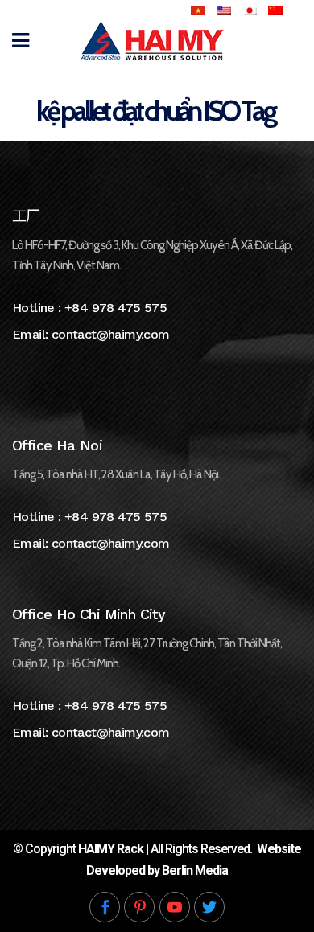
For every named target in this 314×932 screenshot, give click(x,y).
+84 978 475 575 (115, 307)
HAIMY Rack (110, 848)
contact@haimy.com (111, 334)
